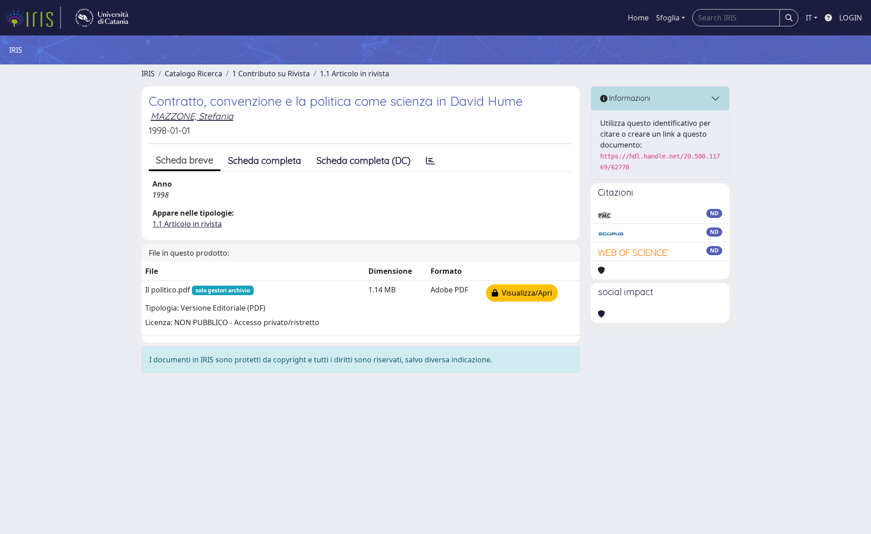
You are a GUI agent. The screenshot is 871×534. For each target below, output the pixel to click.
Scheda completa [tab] (264, 160)
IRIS (148, 74)
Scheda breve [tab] (184, 160)
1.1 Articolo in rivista (354, 74)
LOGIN (850, 18)
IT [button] (809, 18)
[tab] (430, 160)
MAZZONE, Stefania (192, 116)
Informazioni (628, 98)
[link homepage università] (102, 18)
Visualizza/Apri (525, 293)
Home (638, 18)
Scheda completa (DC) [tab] (364, 160)
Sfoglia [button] (668, 18)
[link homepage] (33, 18)
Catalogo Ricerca (193, 74)
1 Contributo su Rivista (271, 74)
